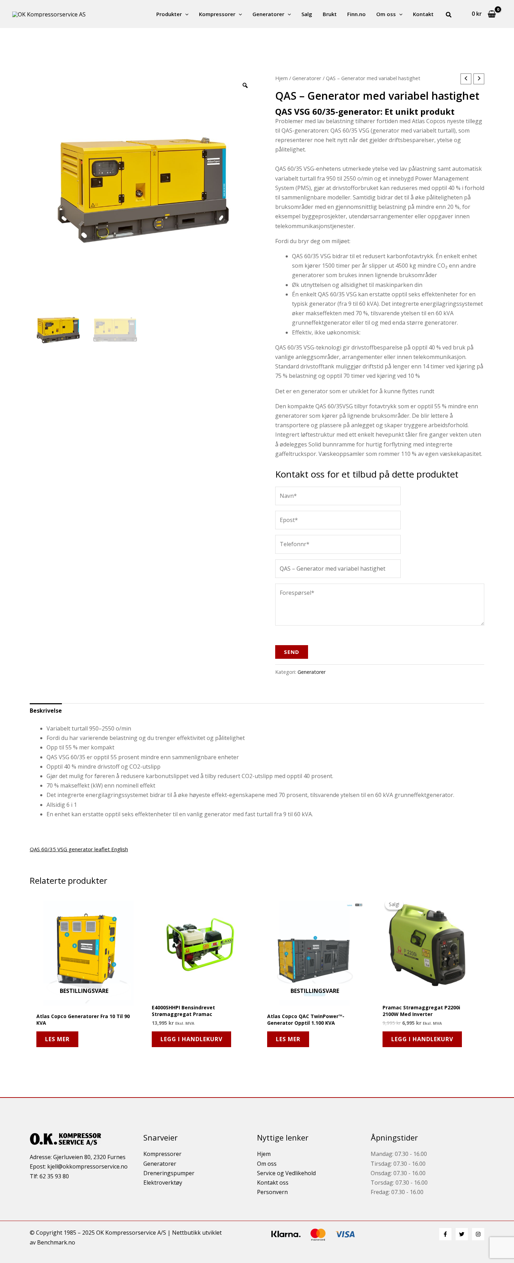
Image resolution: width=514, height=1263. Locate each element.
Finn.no (356, 13)
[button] (185, 14)
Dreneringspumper (168, 1173)
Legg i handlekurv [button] (191, 1039)
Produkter (169, 13)
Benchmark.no (56, 1242)
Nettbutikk (186, 1232)
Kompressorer (217, 13)
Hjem (281, 78)
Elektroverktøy (162, 1182)
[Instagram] (478, 1234)
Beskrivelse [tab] (46, 710)
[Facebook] (445, 1234)
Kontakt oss (272, 1182)
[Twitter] (462, 1234)
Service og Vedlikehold (286, 1173)
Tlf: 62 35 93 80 (49, 1176)
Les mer (57, 1039)
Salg (306, 13)
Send (291, 651)
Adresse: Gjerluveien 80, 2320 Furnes (78, 1157)
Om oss (386, 13)
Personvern (272, 1192)
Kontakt (423, 13)
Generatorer (268, 13)
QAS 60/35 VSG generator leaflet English (79, 849)
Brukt (330, 13)
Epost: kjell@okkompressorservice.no (79, 1166)
